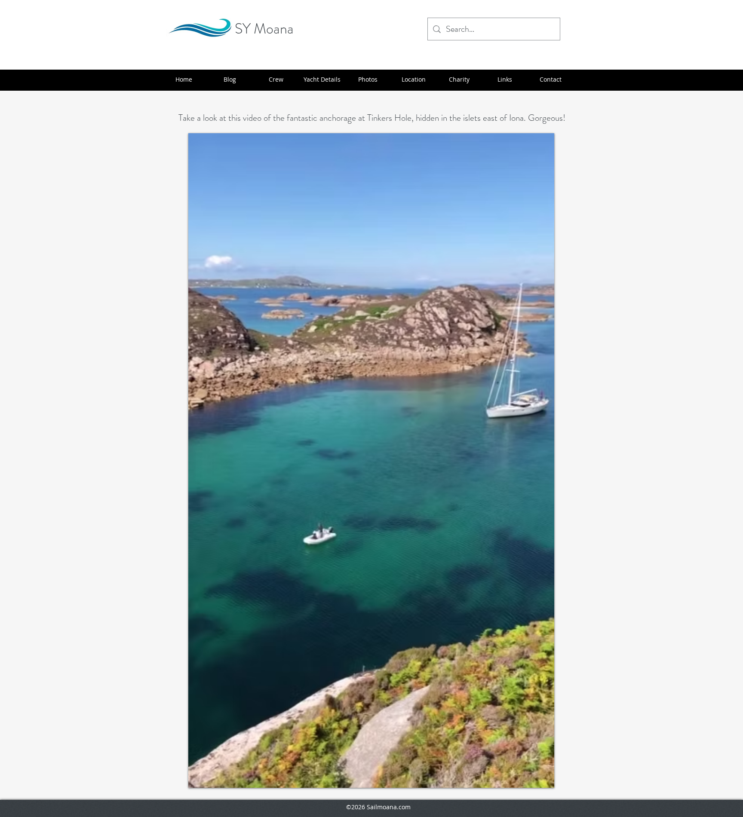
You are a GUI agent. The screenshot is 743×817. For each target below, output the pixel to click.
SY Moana (264, 28)
